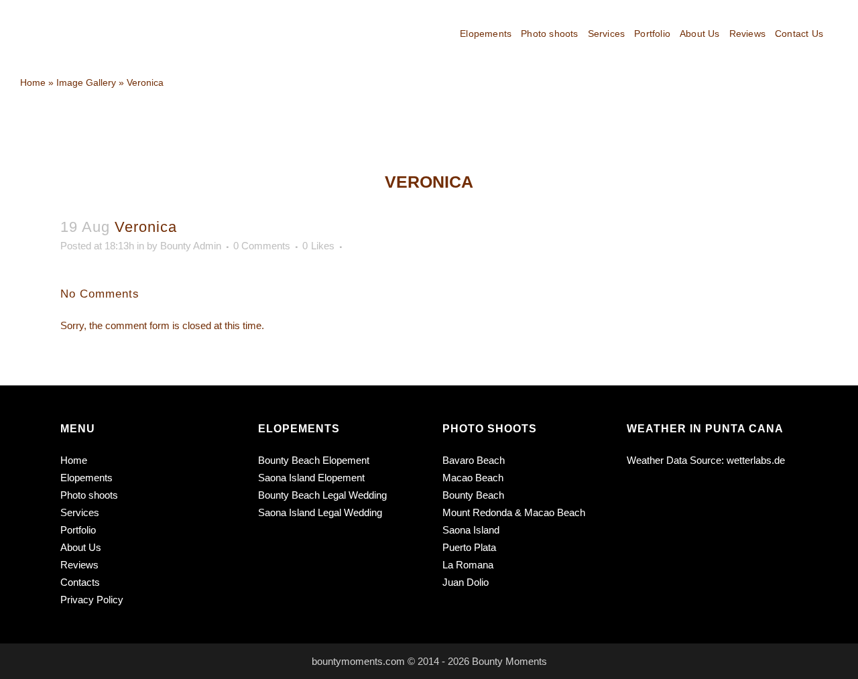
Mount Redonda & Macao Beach (513, 512)
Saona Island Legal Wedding (320, 512)
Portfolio (78, 530)
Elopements (86, 477)
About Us (80, 547)
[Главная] (33, 82)
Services (79, 512)
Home (73, 460)
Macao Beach (472, 477)
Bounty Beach (473, 495)
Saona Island (470, 530)
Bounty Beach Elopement (313, 460)
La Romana (467, 564)
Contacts (80, 582)
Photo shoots (89, 495)
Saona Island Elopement (311, 477)
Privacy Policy (91, 599)
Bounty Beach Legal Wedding (322, 495)
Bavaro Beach (473, 460)
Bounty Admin (190, 245)
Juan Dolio (465, 582)
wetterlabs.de (756, 460)
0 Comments (261, 245)
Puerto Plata (469, 547)
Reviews (79, 564)
